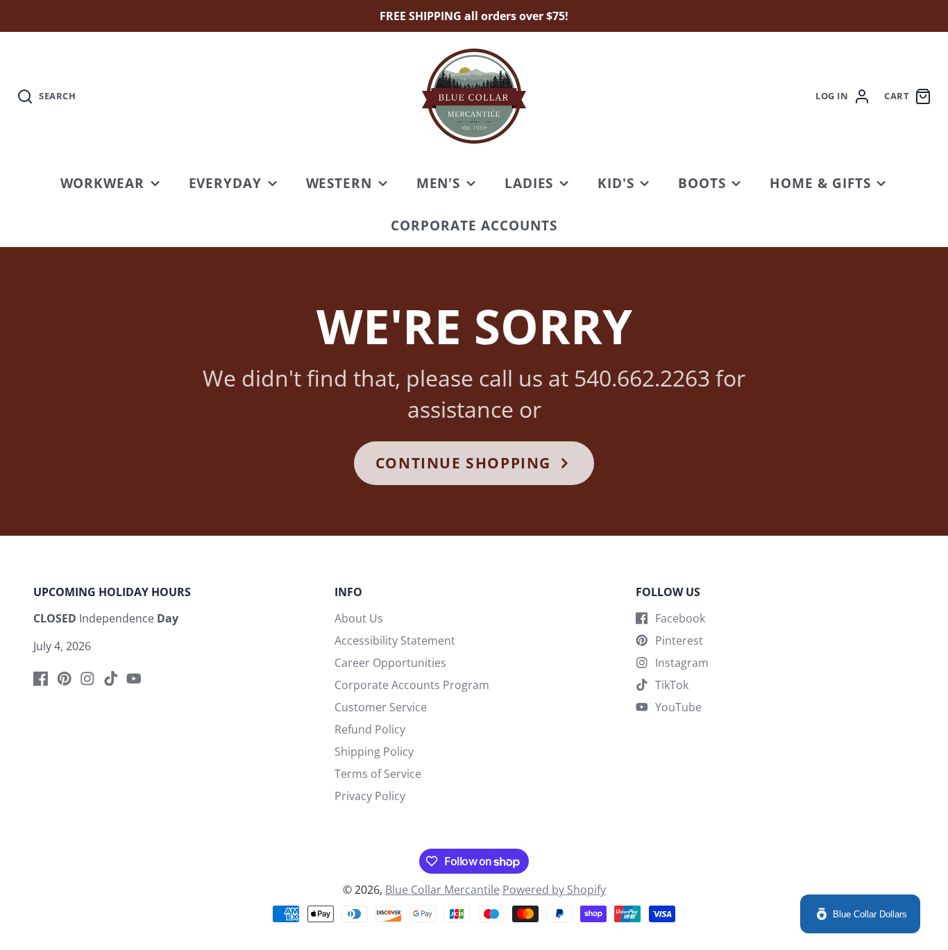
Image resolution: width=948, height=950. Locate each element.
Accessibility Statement (395, 640)
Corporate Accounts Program (412, 685)
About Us (359, 618)
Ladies (529, 182)
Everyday (225, 182)
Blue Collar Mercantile (442, 889)
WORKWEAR (102, 182)
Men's (438, 182)
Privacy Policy (370, 796)
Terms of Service (378, 773)
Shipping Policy (374, 751)
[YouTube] (134, 678)
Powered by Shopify (554, 889)
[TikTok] (111, 678)
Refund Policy (370, 729)
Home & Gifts (820, 182)
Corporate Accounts (474, 225)
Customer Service (381, 707)
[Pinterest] (64, 678)
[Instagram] (87, 678)
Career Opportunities (390, 662)
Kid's (616, 182)
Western (339, 182)
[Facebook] (41, 678)
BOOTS (702, 182)
